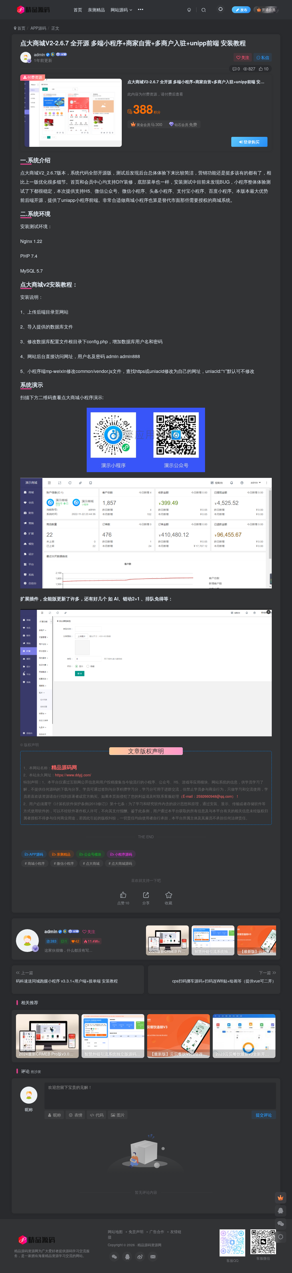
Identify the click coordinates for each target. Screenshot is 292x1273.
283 (53, 941)
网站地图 (116, 1231)
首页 (20, 28)
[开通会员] (280, 1197)
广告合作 (156, 1231)
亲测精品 (63, 854)
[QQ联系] (280, 1211)
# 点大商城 (91, 863)
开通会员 (268, 9)
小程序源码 (123, 854)
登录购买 (251, 142)
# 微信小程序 (64, 863)
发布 (243, 9)
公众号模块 (92, 854)
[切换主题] (280, 1237)
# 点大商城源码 (120, 863)
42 (77, 941)
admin (39, 54)
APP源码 (38, 28)
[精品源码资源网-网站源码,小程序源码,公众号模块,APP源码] (36, 1239)
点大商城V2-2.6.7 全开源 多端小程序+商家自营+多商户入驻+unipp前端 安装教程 (133, 42)
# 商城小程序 (35, 863)
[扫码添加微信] (280, 1224)
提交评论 (264, 1115)
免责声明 (136, 1231)
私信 (265, 57)
